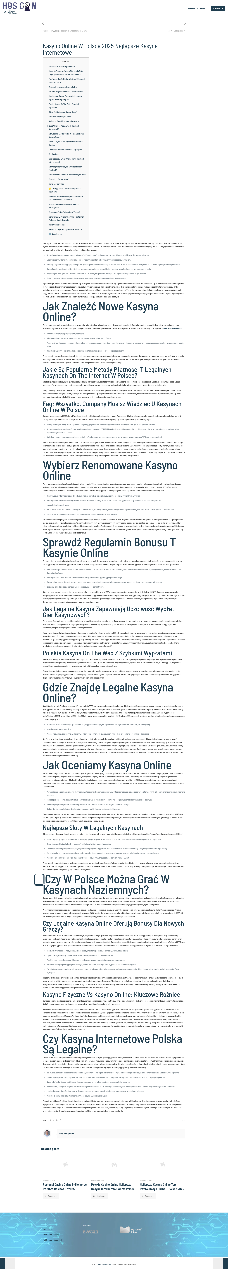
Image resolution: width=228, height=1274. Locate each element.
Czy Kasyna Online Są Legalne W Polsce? (64, 212)
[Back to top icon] (215, 1268)
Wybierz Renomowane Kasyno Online (63, 87)
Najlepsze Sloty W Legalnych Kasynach (64, 121)
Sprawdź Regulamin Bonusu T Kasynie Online (66, 91)
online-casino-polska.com (172, 328)
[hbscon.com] (19, 8)
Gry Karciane (54, 154)
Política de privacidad (52, 1240)
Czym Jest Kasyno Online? (59, 179)
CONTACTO (218, 8)
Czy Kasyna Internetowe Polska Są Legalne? (66, 149)
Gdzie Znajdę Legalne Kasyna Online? (63, 112)
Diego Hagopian (61, 31)
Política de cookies (51, 1234)
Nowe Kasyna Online (56, 184)
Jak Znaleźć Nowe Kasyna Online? (62, 66)
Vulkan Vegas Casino (57, 224)
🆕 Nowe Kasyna (55, 234)
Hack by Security (104, 1264)
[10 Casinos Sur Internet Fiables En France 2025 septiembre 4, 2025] (7, 1263)
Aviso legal (47, 1229)
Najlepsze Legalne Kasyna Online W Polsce (65, 229)
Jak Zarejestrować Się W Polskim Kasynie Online (67, 174)
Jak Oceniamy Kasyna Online (60, 116)
